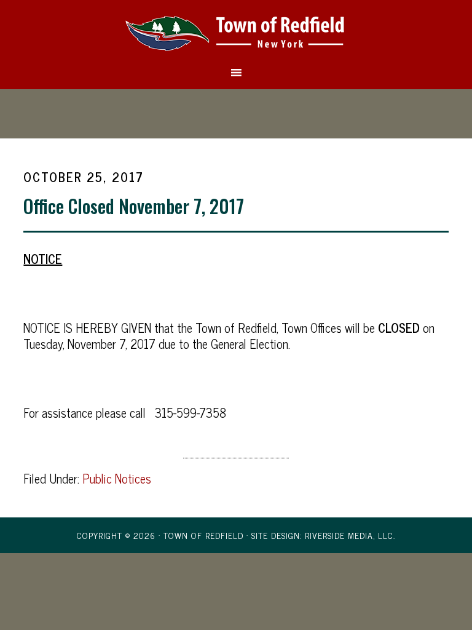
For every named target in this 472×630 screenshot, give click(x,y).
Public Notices (116, 478)
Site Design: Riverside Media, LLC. (323, 535)
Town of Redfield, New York (235, 32)
